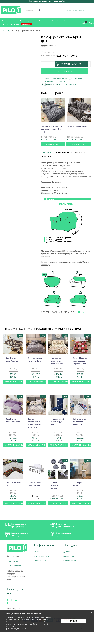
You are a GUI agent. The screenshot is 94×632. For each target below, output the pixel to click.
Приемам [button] (73, 621)
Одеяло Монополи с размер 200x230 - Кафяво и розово (80, 361)
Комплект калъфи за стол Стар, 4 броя (57, 421)
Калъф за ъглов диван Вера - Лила (13, 420)
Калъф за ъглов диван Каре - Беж (12, 359)
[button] (32, 629)
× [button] (91, 613)
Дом (10, 31)
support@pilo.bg (14, 565)
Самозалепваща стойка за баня (34, 484)
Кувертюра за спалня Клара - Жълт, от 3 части (57, 361)
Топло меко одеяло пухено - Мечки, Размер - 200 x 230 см (34, 423)
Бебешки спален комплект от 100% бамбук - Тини (80, 421)
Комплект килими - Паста (13, 484)
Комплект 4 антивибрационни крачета (57, 485)
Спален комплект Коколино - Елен (35, 359)
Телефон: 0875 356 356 (76, 10)
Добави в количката (71, 64)
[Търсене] (40, 10)
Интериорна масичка (77, 484)
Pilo (4, 31)
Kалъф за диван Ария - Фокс (78, 126)
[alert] (47, 621)
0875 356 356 (13, 561)
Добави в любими (52, 85)
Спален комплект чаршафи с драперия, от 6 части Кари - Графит (52, 129)
